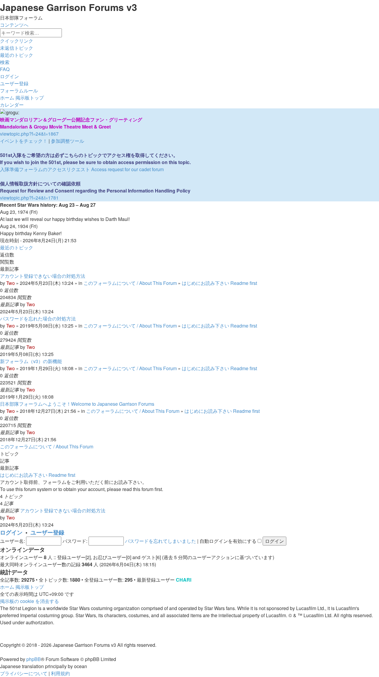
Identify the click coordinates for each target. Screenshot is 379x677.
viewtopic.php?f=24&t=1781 (29, 197)
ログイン (11, 532)
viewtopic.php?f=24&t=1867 (29, 133)
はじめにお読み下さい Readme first (219, 283)
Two (10, 283)
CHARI (183, 579)
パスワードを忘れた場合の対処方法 (38, 318)
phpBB (33, 659)
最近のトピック (16, 247)
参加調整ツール (67, 140)
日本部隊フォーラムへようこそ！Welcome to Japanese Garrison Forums (77, 403)
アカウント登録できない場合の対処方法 (42, 275)
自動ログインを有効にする (229, 541)
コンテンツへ (14, 24)
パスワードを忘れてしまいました (160, 541)
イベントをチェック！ (23, 140)
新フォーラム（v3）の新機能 (31, 361)
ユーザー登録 (47, 532)
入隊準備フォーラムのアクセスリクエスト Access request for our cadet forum (82, 169)
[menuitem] (16, 47)
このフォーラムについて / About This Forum (130, 283)
